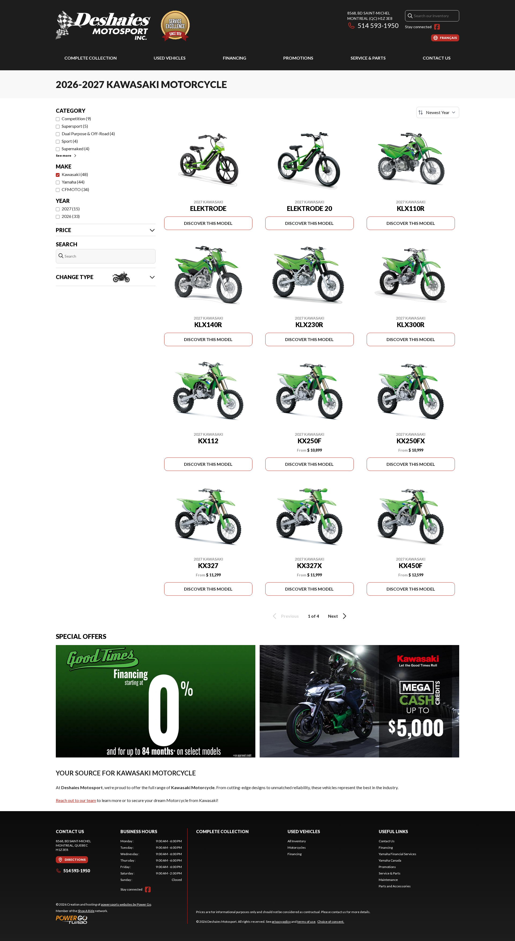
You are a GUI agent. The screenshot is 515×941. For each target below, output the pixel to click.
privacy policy (281, 922)
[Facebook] (437, 27)
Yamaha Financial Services (397, 854)
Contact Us (437, 57)
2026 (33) (71, 216)
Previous (290, 615)
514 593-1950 (378, 25)
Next (333, 615)
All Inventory (297, 841)
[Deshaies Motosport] (123, 26)
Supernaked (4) (75, 148)
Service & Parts (368, 57)
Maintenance (388, 880)
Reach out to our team (76, 800)
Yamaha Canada (390, 860)
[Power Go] (104, 919)
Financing (234, 57)
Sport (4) (70, 141)
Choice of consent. (330, 922)
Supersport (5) (75, 126)
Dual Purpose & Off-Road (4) (88, 133)
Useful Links (393, 831)
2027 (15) (71, 208)
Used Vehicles (170, 57)
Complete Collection (90, 57)
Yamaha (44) (73, 181)
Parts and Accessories (395, 886)
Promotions (298, 57)
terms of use (306, 922)
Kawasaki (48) (75, 174)
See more (63, 155)
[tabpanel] (151, 860)
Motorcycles (297, 847)
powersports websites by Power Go (126, 904)
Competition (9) (76, 118)
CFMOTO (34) (75, 189)
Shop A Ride (86, 911)
